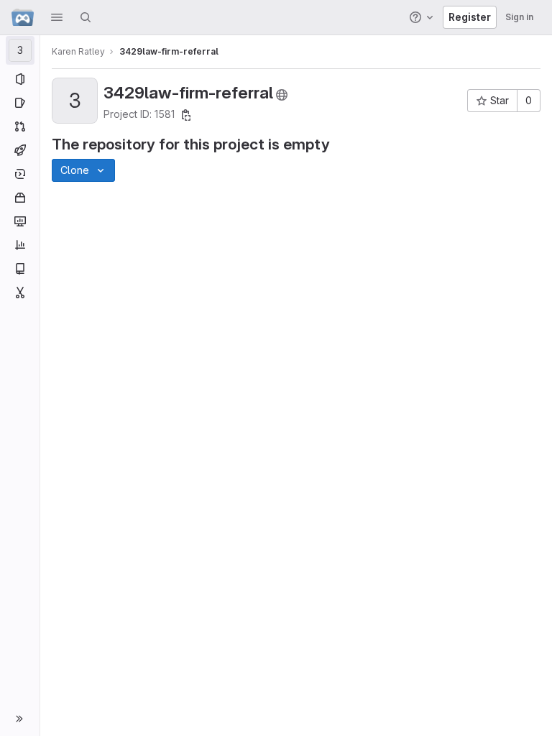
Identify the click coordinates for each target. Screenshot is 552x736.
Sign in (519, 17)
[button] (56, 17)
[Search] (85, 17)
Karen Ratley (78, 51)
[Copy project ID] (186, 115)
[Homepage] (23, 17)
